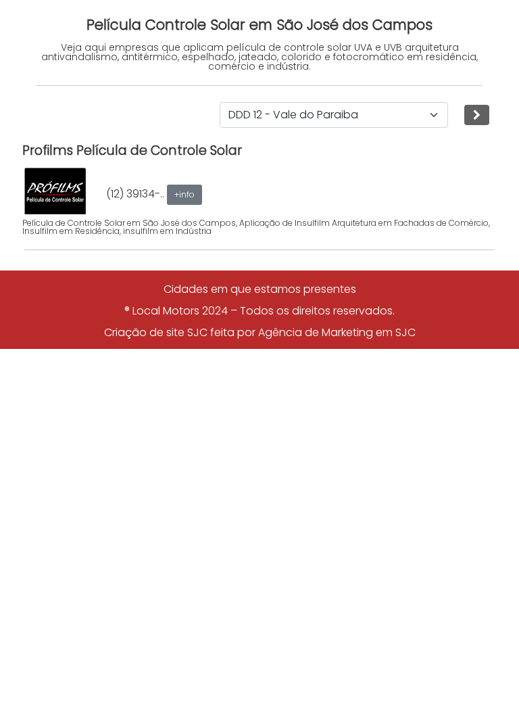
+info (184, 194)
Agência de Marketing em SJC (337, 332)
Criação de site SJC (155, 332)
